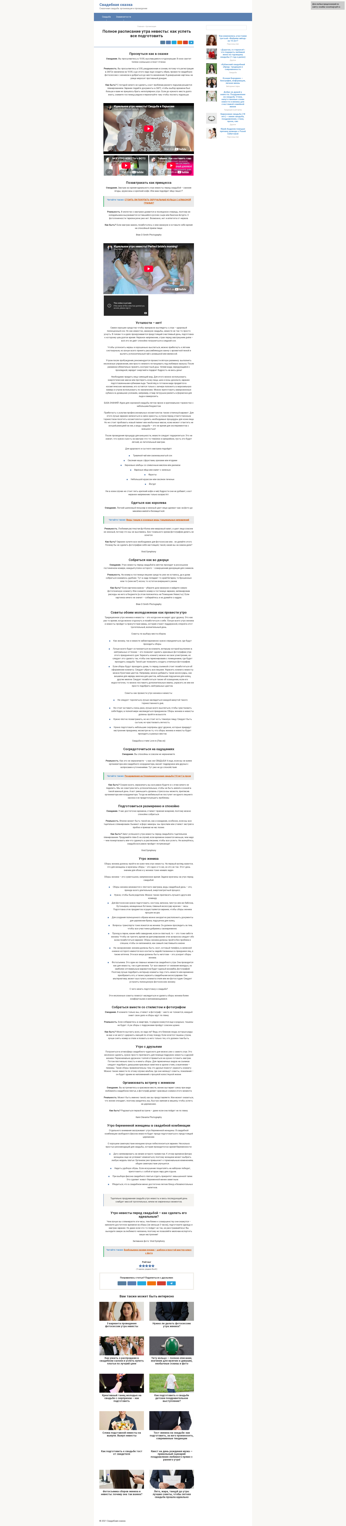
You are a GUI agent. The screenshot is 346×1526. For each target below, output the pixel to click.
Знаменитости (123, 17)
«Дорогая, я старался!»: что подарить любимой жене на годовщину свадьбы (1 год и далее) (232, 53)
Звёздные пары (233, 86)
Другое (233, 60)
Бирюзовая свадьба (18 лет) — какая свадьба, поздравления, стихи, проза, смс (233, 118)
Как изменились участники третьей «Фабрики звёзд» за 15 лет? (233, 38)
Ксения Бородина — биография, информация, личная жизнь (233, 80)
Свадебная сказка (115, 4)
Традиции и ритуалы (233, 110)
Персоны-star (233, 44)
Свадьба (106, 17)
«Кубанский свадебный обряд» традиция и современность (233, 67)
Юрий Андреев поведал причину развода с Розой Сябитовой (233, 131)
